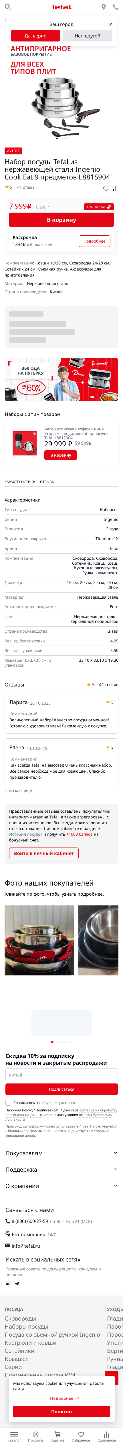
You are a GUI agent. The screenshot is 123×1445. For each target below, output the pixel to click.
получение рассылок (58, 1102)
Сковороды (20, 1318)
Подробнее (95, 241)
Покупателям (24, 1153)
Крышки (16, 1359)
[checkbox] (8, 1103)
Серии (13, 1367)
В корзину (61, 220)
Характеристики (20, 481)
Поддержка (21, 1169)
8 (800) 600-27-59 (30, 1221)
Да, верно (36, 36)
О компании (22, 1186)
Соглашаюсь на (44, 1102)
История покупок (25, 834)
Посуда (14, 1309)
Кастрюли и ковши (30, 1342)
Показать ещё (18, 790)
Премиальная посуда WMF (41, 1375)
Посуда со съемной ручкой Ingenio (52, 1334)
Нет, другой (87, 36)
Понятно (61, 1411)
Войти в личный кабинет (44, 853)
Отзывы (47, 481)
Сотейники (19, 1351)
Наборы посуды (26, 1326)
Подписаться (61, 1089)
